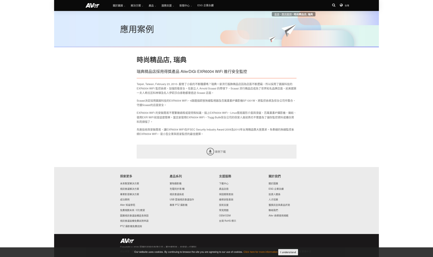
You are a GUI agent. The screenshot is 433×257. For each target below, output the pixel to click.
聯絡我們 (273, 210)
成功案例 (125, 199)
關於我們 (275, 176)
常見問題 (224, 210)
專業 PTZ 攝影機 (178, 204)
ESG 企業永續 (276, 188)
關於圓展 (273, 183)
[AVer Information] (92, 5)
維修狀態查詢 (226, 199)
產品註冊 (224, 188)
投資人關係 (274, 194)
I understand (288, 252)
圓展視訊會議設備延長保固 (134, 215)
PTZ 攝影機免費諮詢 (131, 226)
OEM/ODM (225, 215)
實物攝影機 (175, 183)
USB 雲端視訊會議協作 (182, 199)
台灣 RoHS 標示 (227, 220)
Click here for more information (261, 252)
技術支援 (224, 204)
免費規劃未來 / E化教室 (132, 210)
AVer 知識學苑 (127, 204)
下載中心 (224, 183)
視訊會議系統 (177, 194)
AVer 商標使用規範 (278, 215)
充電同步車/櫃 (177, 188)
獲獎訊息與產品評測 (279, 204)
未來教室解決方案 (129, 183)
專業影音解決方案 (129, 194)
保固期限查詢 (226, 194)
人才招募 (273, 199)
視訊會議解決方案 (129, 188)
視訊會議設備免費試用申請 (134, 220)
